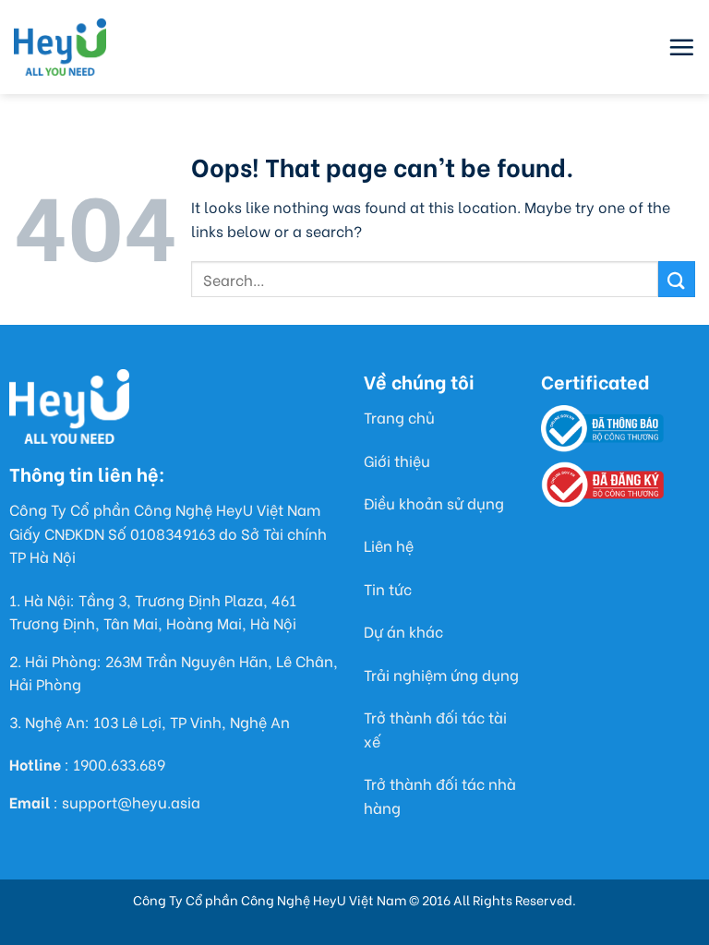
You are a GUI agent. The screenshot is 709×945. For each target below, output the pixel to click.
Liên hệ (389, 545)
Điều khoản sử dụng (434, 502)
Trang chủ (399, 416)
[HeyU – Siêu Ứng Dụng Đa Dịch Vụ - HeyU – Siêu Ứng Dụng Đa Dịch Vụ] (60, 47)
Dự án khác (403, 630)
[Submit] (676, 279)
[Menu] (681, 47)
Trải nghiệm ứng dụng (441, 674)
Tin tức (388, 588)
